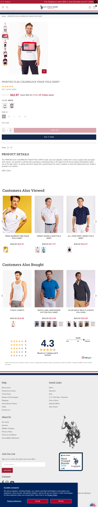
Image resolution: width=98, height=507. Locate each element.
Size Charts (53, 407)
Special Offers (54, 403)
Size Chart (5, 123)
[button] (90, 190)
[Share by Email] (11, 148)
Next (46, 48)
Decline (61, 501)
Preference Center (9, 391)
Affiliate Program (8, 428)
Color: (7, 100)
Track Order (6, 394)
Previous (11, 48)
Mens (51, 388)
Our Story (5, 422)
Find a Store (53, 400)
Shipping (5, 400)
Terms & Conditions (9, 435)
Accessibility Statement (10, 438)
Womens (52, 391)
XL (19, 116)
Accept (37, 501)
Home (4, 16)
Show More (61, 324)
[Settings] (90, 7)
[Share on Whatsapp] (8, 148)
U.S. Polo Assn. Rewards (58, 397)
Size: (4, 112)
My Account (6, 388)
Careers (5, 425)
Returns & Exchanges (10, 397)
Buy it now (49, 137)
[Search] (7, 7)
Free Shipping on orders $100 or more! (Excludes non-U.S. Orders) (67, 2)
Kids (50, 394)
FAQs (4, 407)
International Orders (9, 403)
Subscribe (7, 470)
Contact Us (6, 410)
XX (25, 116)
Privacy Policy (52, 495)
